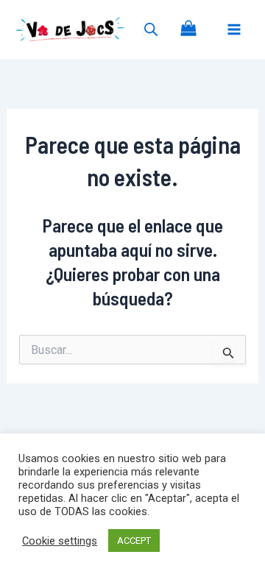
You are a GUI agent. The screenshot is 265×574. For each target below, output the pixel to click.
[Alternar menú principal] (234, 29)
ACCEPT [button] (134, 540)
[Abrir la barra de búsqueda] (151, 29)
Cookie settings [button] (59, 541)
